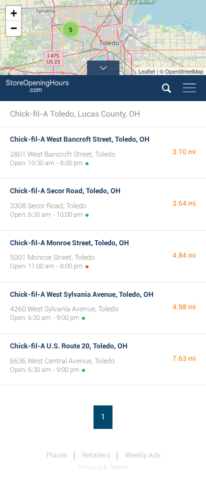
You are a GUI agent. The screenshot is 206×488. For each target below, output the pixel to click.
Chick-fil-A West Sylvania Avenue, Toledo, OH (82, 294)
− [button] (13, 28)
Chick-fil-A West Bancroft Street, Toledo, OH (80, 139)
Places (56, 455)
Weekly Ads (142, 455)
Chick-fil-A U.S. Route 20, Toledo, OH (69, 346)
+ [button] (13, 13)
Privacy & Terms (103, 467)
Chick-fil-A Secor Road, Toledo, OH (65, 191)
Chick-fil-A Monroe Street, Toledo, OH (69, 243)
